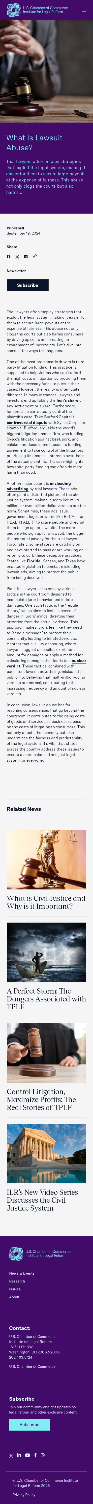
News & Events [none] (21, 1273)
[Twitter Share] (17, 256)
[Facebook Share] (8, 256)
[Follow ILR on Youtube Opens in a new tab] (27, 1455)
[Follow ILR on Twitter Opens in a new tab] (11, 1455)
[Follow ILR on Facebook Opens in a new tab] (35, 1455)
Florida (33, 560)
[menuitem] (46, 1275)
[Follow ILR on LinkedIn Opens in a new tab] (19, 1455)
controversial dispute (27, 422)
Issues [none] (14, 1289)
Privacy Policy (23, 1494)
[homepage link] (37, 10)
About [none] (14, 1297)
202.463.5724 (20, 1357)
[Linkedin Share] (26, 256)
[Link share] (34, 256)
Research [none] (17, 1281)
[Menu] (84, 10)
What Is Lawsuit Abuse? (34, 142)
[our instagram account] (43, 1455)
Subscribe (27, 285)
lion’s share (67, 400)
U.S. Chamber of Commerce (32, 1366)
